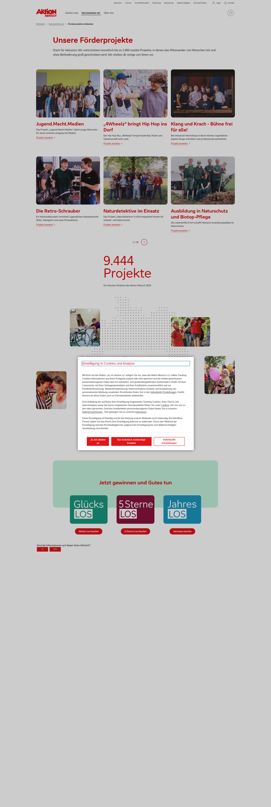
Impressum (140, 412)
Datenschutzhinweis (92, 412)
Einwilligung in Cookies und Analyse (108, 363)
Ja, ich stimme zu (98, 441)
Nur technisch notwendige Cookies (131, 441)
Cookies (165, 405)
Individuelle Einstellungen (163, 392)
